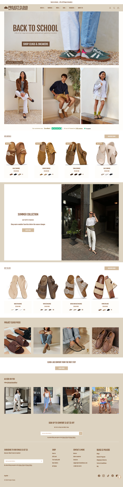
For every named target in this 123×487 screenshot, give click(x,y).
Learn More (61, 368)
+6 (111, 310)
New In (54, 453)
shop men (61, 120)
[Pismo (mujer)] (105, 287)
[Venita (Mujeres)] (47, 287)
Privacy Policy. (72, 437)
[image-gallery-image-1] (17, 340)
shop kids (100, 120)
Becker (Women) (46, 168)
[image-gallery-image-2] (46, 340)
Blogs (98, 453)
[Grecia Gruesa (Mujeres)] (76, 287)
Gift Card (54, 456)
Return (75, 453)
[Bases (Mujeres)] (18, 287)
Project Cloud (11, 480)
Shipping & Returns (102, 460)
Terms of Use (65, 437)
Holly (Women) (16, 168)
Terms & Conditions (101, 463)
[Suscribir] (80, 433)
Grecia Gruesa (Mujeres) (76, 304)
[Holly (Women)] (16, 153)
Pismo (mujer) (105, 304)
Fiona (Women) (76, 168)
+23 (24, 310)
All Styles (54, 466)
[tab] (7, 136)
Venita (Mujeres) (47, 304)
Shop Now (28, 230)
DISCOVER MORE (111, 136)
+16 (53, 310)
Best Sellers (55, 463)
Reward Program (101, 457)
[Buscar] (114, 8)
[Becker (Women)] (46, 153)
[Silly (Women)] (107, 153)
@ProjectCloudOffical (12, 382)
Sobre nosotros (77, 456)
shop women (23, 120)
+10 (82, 310)
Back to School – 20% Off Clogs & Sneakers (61, 2)
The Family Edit (56, 460)
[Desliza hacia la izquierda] (8, 153)
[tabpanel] (61, 160)
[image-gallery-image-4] (105, 340)
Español (6, 476)
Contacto (75, 460)
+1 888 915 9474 (77, 466)
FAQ (97, 466)
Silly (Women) (107, 168)
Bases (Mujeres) (18, 304)
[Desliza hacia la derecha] (115, 153)
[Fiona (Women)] (77, 153)
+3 (52, 174)
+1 (22, 174)
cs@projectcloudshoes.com (80, 463)
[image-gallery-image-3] (76, 340)
